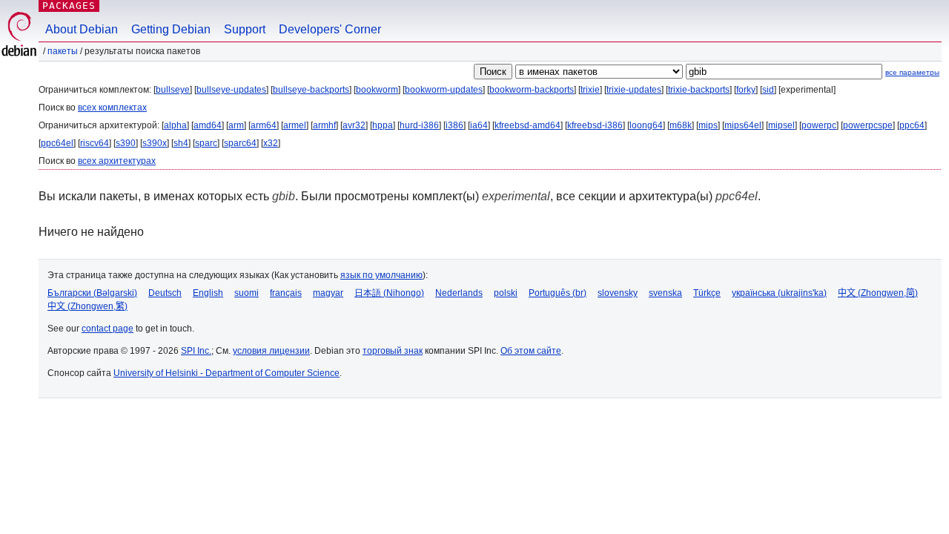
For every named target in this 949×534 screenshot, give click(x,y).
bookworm (377, 90)
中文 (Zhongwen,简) (878, 293)
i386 (454, 125)
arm (236, 125)
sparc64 (240, 143)
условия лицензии (271, 351)
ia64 (479, 125)
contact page (107, 328)
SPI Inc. (196, 351)
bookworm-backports (531, 90)
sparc (206, 143)
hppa (382, 125)
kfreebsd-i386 (595, 125)
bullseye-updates (231, 90)
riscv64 (94, 143)
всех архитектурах (117, 161)
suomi (246, 293)
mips (708, 125)
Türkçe (707, 293)
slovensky (618, 293)
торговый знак (393, 351)
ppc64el (57, 143)
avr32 (354, 125)
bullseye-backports (311, 90)
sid (768, 90)
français (286, 293)
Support (244, 29)
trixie (590, 90)
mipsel (781, 125)
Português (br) (557, 293)
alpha (175, 125)
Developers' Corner (330, 29)
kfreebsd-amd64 (528, 125)
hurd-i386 (419, 125)
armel (294, 125)
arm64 (264, 125)
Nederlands (459, 293)
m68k (680, 125)
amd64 (208, 125)
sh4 (180, 143)
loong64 (646, 125)
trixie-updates (633, 90)
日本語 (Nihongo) (389, 293)
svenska (665, 293)
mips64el (742, 125)
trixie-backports (699, 90)
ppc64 (912, 125)
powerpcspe (868, 125)
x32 (270, 143)
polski (506, 293)
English (208, 293)
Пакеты (62, 51)
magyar (328, 293)
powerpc (818, 125)
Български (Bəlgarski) (92, 293)
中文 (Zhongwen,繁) (87, 306)
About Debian (81, 29)
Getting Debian (171, 29)
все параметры (912, 72)
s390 (126, 143)
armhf (324, 125)
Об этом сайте (530, 351)
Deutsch (165, 293)
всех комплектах (112, 107)
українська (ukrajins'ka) (779, 293)
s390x (154, 143)
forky (745, 90)
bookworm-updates (444, 90)
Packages (69, 5)
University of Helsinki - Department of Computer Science (226, 373)
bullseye (173, 90)
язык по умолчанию (381, 275)
